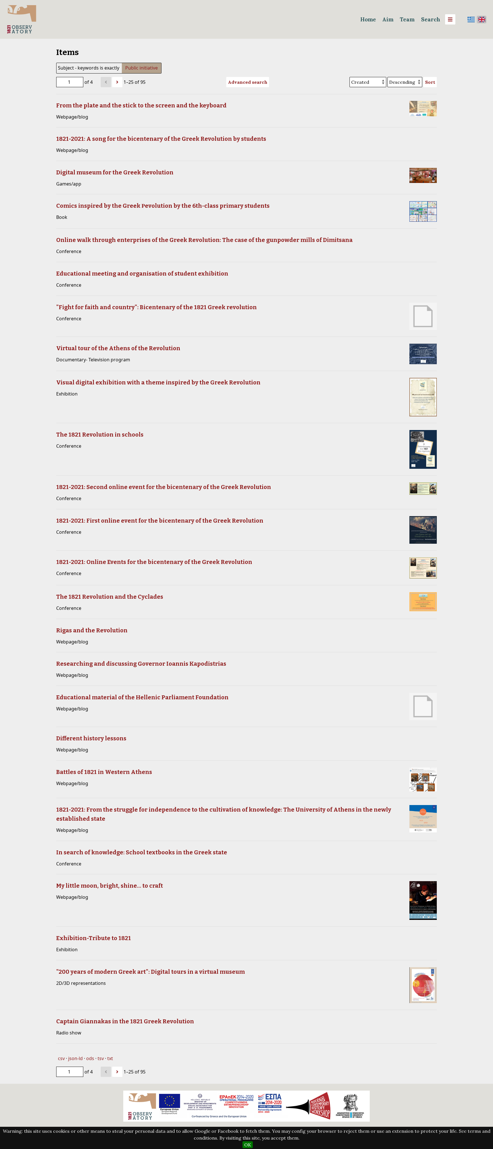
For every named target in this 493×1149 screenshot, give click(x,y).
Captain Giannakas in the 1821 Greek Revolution (125, 1021)
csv (61, 1058)
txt (110, 1058)
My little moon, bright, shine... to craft (109, 885)
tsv (101, 1058)
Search (430, 19)
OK (247, 1145)
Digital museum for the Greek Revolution (114, 172)
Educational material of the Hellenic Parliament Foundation (142, 697)
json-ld (75, 1058)
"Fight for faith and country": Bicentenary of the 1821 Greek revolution (156, 307)
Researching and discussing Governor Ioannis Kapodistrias (141, 663)
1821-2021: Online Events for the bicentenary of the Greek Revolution (154, 562)
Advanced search (247, 82)
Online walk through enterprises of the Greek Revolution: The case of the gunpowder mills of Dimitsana (204, 240)
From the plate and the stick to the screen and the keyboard (141, 105)
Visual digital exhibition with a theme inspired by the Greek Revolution (158, 382)
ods (90, 1058)
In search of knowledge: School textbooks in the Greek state (141, 852)
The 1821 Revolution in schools (100, 434)
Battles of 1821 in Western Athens (104, 772)
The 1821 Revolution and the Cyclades (109, 596)
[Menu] (450, 19)
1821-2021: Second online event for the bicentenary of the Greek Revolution (163, 487)
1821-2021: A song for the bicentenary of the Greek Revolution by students (161, 138)
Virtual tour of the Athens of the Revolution (118, 348)
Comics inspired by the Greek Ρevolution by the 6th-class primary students (163, 205)
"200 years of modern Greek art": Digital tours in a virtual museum (150, 971)
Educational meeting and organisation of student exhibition (142, 273)
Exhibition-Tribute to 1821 (93, 938)
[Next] (117, 82)
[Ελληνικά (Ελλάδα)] (471, 19)
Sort (430, 82)
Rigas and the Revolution (92, 630)
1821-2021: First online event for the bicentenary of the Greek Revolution (159, 520)
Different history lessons (91, 738)
